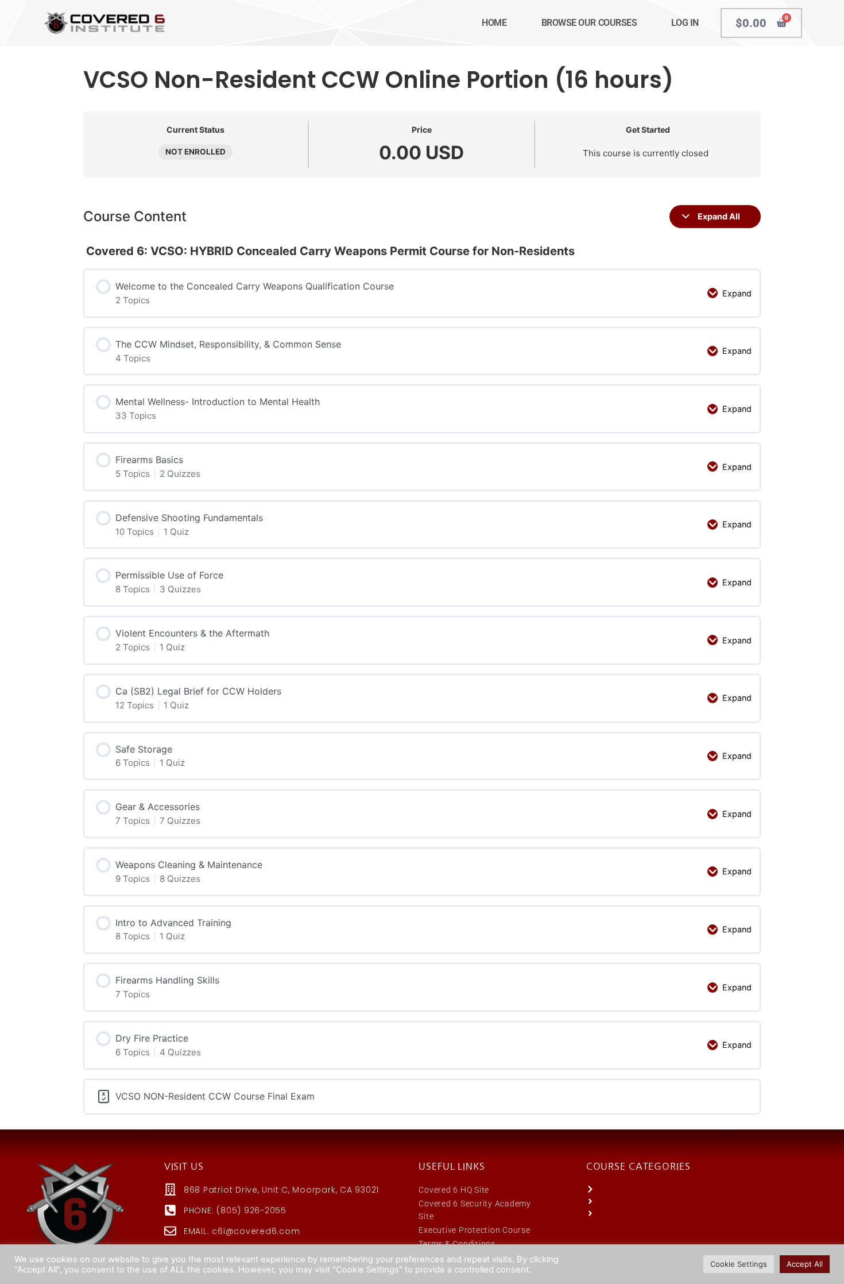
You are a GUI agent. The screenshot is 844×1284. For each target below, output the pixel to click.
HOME (494, 22)
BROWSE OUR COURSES (589, 22)
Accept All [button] (805, 1263)
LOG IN (684, 22)
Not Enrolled (195, 151)
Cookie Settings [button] (738, 1263)
